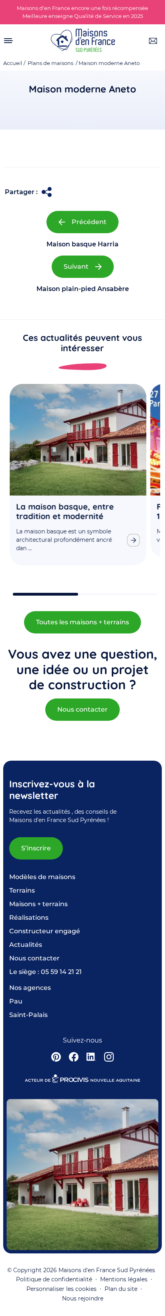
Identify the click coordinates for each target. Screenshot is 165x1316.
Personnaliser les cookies (61, 1288)
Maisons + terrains (38, 904)
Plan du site (121, 1288)
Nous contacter (82, 709)
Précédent (89, 222)
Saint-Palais (28, 1015)
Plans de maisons (50, 63)
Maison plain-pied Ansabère (82, 289)
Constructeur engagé (44, 931)
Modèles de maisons (42, 877)
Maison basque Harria (82, 244)
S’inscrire (36, 848)
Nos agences (30, 987)
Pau (15, 1001)
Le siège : (45, 972)
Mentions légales (123, 1279)
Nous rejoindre (82, 1298)
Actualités (25, 944)
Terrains (22, 890)
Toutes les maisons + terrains (82, 622)
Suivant (76, 266)
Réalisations (28, 917)
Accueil (12, 63)
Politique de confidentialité (54, 1279)
